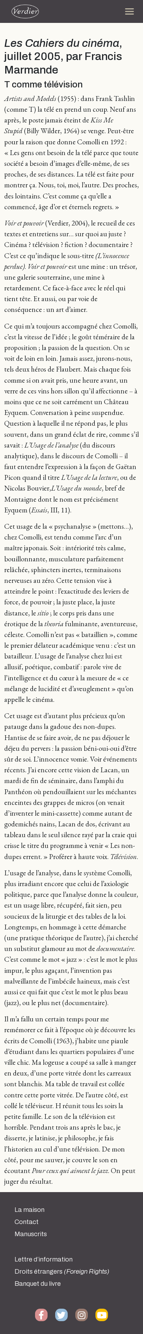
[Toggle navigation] (129, 11)
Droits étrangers (62, 1271)
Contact (27, 1221)
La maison (29, 1209)
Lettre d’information (44, 1259)
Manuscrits (31, 1234)
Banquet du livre (38, 1283)
